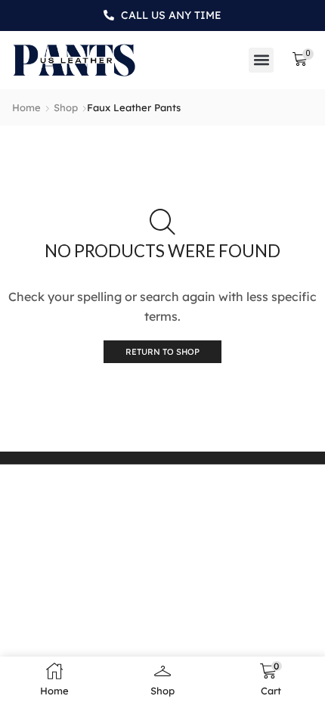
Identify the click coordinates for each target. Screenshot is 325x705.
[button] (261, 60)
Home (26, 107)
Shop (66, 107)
